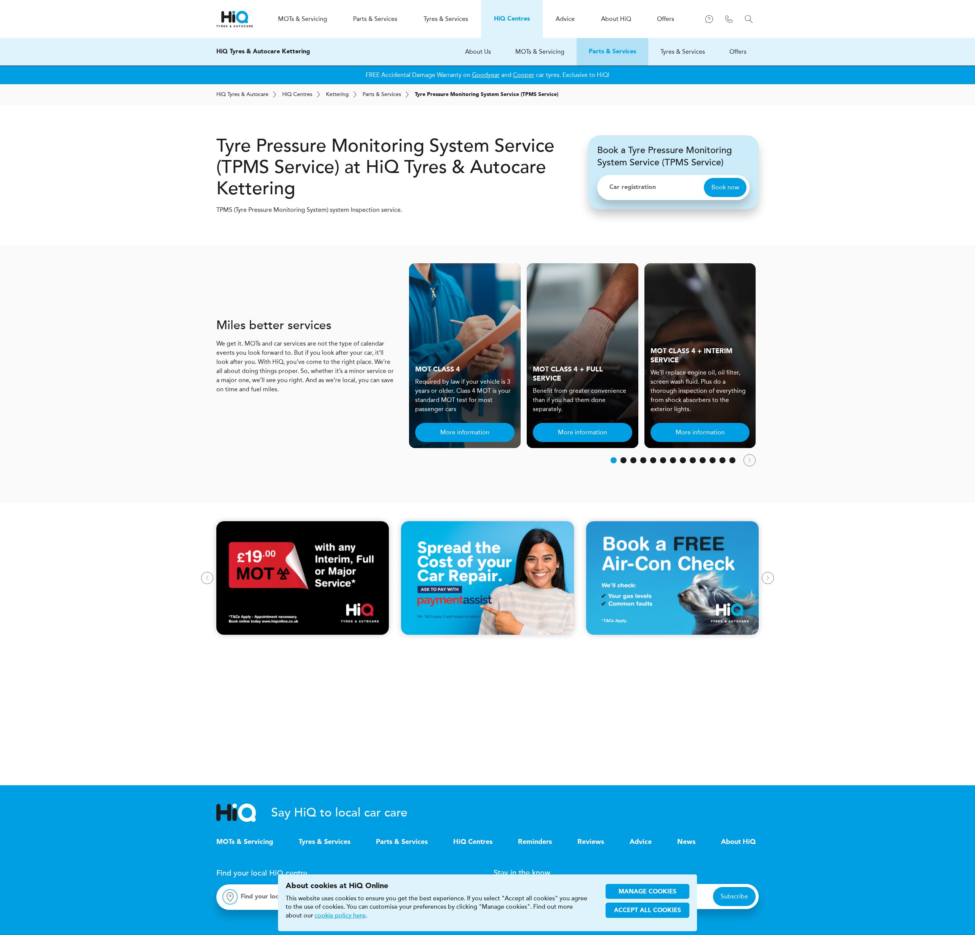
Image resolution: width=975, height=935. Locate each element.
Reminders (535, 842)
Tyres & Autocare (242, 94)
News (686, 842)
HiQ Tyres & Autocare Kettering (263, 52)
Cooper (523, 74)
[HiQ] (243, 813)
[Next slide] (749, 460)
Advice (641, 842)
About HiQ (738, 842)
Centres (297, 94)
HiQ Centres (472, 842)
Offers (737, 51)
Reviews (590, 842)
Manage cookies (647, 892)
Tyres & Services (682, 51)
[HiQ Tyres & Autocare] (234, 19)
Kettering (337, 94)
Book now (725, 187)
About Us (478, 51)
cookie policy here (340, 915)
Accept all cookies (647, 911)
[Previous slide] (207, 578)
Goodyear (486, 74)
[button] (614, 460)
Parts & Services (612, 52)
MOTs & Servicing (539, 51)
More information (464, 432)
